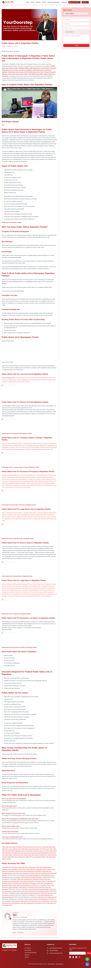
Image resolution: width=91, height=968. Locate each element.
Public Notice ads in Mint (46, 849)
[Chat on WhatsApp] (87, 959)
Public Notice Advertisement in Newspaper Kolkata (33, 881)
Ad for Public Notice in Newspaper (26, 867)
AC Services (28, 948)
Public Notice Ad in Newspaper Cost (22, 885)
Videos (32, 2)
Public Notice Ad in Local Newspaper (40, 901)
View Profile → (20, 932)
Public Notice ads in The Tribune (41, 851)
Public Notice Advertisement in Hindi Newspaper (38, 875)
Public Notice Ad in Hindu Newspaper (38, 899)
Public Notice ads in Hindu (48, 847)
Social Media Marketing (30, 952)
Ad (6, 871)
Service (44, 2)
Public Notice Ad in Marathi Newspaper (30, 893)
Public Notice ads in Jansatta (20, 854)
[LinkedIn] (70, 957)
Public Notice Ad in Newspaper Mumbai (39, 889)
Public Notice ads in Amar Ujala (22, 852)
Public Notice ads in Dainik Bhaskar (40, 852)
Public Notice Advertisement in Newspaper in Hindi (33, 903)
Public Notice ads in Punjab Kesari (16, 856)
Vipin (4, 46)
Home (27, 2)
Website (14, 932)
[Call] (87, 964)
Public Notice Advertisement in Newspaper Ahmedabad (35, 891)
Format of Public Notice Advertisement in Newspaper (28, 871)
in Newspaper (10, 871)
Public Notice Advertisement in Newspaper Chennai (30, 879)
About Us (38, 2)
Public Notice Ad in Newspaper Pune (47, 897)
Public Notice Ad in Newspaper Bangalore (31, 877)
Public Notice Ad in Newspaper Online (28, 887)
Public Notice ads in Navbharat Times (37, 854)
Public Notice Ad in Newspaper (10, 867)
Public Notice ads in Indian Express (30, 849)
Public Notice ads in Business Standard (12, 847)
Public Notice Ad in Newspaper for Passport (24, 873)
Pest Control (28, 950)
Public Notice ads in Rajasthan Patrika (35, 856)
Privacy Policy (51, 963)
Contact (27, 957)
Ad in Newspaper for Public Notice (17, 869)
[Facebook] (76, 957)
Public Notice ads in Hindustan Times (11, 849)
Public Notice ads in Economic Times (32, 847)
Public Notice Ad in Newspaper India (21, 901)
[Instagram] (79, 957)
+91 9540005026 (75, 2)
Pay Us (86, 2)
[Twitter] (73, 957)
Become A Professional (53, 2)
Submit (76, 45)
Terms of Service (59, 963)
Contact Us (64, 2)
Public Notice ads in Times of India (23, 851)
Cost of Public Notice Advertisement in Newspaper (24, 883)
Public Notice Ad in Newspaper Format (36, 869)
